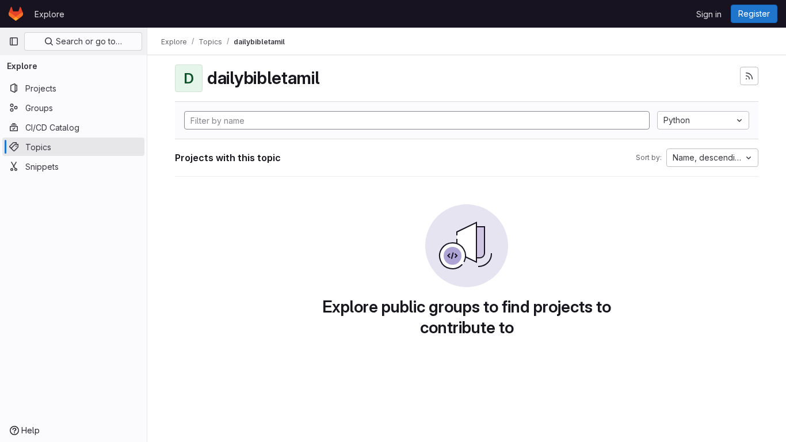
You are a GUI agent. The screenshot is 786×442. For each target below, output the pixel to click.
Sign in (709, 14)
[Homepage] (15, 14)
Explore (49, 14)
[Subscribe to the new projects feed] (749, 76)
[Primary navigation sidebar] (14, 41)
